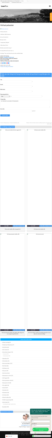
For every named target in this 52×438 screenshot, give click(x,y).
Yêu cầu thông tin (19, 226)
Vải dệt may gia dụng (6, 399)
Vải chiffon (4, 347)
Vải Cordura (4, 349)
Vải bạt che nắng (48, 16)
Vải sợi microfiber (6, 363)
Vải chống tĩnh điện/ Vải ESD (8, 404)
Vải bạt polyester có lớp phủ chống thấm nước (9, 122)
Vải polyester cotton (6, 375)
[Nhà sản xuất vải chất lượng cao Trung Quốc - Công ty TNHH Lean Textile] (4, 7)
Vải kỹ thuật (4, 402)
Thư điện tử (34, 423)
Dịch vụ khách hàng (33, 434)
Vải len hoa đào (5, 397)
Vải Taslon (4, 395)
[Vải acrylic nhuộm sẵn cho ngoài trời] (12, 130)
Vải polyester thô (6, 382)
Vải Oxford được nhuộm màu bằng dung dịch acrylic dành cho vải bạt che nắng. (39, 333)
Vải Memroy (4, 368)
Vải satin (4, 387)
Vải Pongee (4, 378)
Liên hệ (27, 434)
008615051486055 (6, 2)
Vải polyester (5, 355)
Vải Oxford (10, 66)
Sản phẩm (4, 406)
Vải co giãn (4, 385)
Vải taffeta (4, 392)
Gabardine (4, 358)
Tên (32, 419)
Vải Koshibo (4, 361)
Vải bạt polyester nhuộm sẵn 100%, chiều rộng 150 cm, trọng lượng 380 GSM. (13, 333)
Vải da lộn (4, 390)
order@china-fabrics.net (16, 2)
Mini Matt (4, 365)
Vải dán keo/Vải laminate (7, 344)
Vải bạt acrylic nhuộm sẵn (39, 229)
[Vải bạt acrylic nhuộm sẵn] (39, 130)
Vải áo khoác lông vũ (6, 352)
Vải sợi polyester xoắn (7, 380)
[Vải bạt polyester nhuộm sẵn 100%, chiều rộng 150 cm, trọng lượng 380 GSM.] (12, 234)
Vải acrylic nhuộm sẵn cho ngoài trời (12, 229)
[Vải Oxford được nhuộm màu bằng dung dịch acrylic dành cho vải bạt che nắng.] (39, 234)
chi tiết (6, 226)
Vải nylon (5, 354)
